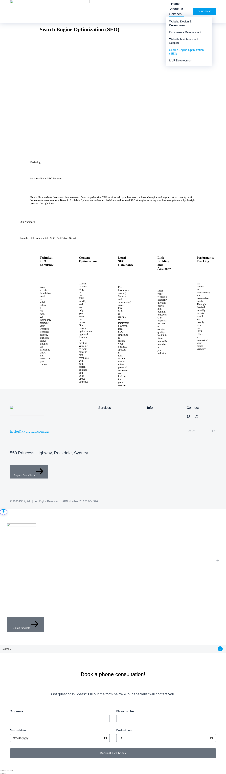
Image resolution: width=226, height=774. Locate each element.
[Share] (4, 770)
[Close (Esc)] (1, 770)
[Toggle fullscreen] (8, 770)
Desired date (18, 730)
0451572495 (204, 11)
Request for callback (24, 475)
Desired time (124, 730)
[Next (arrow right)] (4, 773)
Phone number (125, 711)
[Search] (213, 431)
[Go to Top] (3, 512)
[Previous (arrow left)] (1, 773)
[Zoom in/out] (11, 770)
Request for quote (21, 628)
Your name (16, 711)
